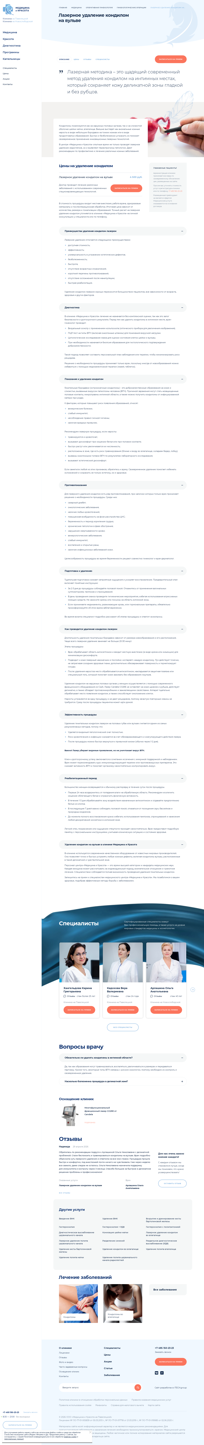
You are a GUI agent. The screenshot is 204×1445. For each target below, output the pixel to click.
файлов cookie (70, 1437)
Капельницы (11, 59)
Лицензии (64, 1353)
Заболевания (112, 1375)
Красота (8, 39)
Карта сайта (154, 1405)
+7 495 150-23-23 (11, 1412)
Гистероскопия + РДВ (113, 1227)
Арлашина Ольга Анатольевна (161, 990)
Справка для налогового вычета (127, 1405)
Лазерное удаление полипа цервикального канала (73, 1242)
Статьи (108, 1368)
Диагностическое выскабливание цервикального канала (76, 1234)
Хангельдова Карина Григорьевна (78, 990)
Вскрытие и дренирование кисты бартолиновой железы (163, 1220)
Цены (6, 73)
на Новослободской (22, 21)
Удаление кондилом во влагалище (120, 1249)
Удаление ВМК (110, 1218)
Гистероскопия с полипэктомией (163, 1227)
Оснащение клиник (69, 1371)
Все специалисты (122, 1027)
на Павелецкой (20, 18)
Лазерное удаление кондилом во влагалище (162, 1234)
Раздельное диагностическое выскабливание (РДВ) (161, 1242)
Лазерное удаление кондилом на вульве (80, 1185)
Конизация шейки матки (115, 1232)
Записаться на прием (20, 1425)
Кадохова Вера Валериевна (117, 990)
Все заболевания (165, 1289)
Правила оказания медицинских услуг (151, 1400)
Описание (64, 59)
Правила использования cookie (75, 1405)
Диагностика (12, 45)
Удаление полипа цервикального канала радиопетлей (119, 1258)
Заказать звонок (30, 1412)
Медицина (10, 32)
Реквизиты (101, 1405)
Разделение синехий (113, 1241)
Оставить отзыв (172, 1183)
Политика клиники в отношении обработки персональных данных (93, 1400)
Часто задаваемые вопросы (73, 1367)
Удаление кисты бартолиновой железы (75, 1250)
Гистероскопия (67, 1227)
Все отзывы (64, 1193)
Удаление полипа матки (71, 1257)
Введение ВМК (67, 1218)
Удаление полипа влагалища (161, 1249)
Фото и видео (66, 1362)
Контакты (7, 84)
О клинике (65, 1348)
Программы (11, 52)
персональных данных (13, 1439)
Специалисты (10, 68)
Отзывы (87, 59)
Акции (6, 79)
